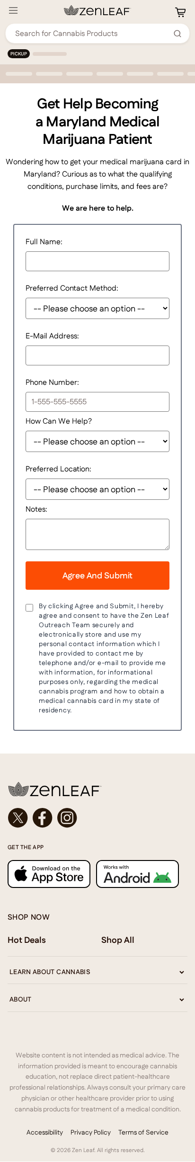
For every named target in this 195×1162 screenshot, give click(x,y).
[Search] (177, 33)
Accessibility (45, 1132)
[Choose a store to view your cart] (180, 12)
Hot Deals (27, 940)
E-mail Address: (52, 335)
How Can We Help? (59, 421)
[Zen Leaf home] (97, 10)
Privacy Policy (91, 1132)
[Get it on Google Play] (137, 874)
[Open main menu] (13, 10)
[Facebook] (42, 817)
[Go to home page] (97, 789)
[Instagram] (67, 817)
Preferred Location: (58, 468)
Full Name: (44, 241)
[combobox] (92, 33)
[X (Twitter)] (18, 817)
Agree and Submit (97, 575)
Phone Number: (52, 382)
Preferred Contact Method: (72, 288)
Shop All (117, 940)
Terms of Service (143, 1132)
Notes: (36, 509)
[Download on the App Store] (49, 874)
